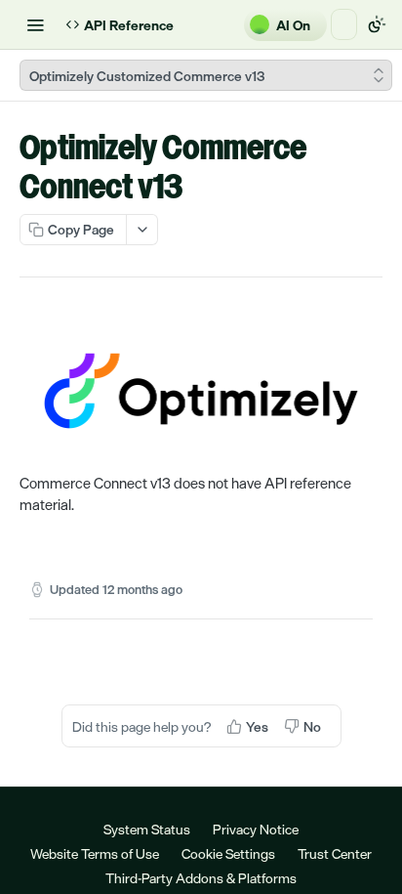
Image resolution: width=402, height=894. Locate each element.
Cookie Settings (228, 853)
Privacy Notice (256, 829)
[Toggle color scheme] (376, 24)
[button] (201, 390)
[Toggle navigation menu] (35, 24)
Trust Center (335, 853)
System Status (146, 829)
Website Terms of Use (94, 853)
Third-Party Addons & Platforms (201, 878)
